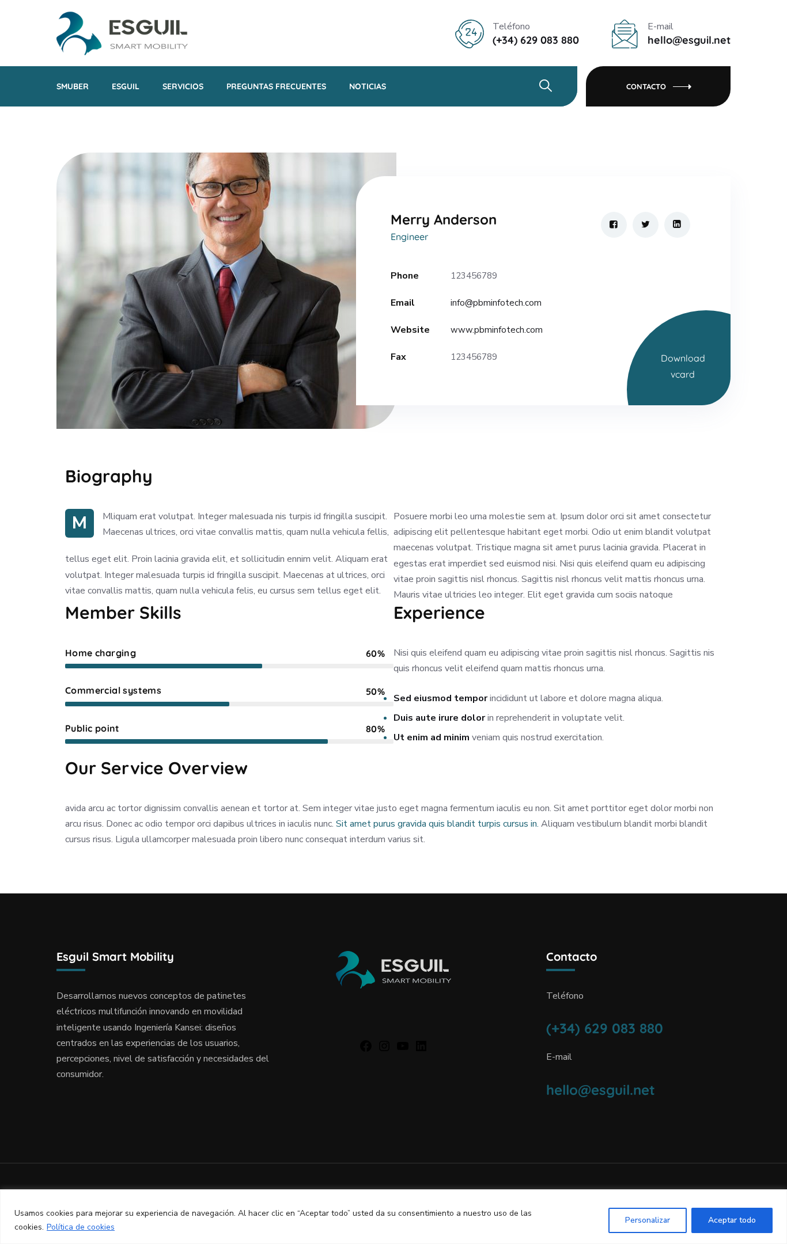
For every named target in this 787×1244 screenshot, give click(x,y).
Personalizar (647, 1220)
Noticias (367, 86)
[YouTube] (403, 1045)
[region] (393, 1216)
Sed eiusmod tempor (440, 698)
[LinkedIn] (677, 225)
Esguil (125, 86)
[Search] (545, 85)
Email (403, 302)
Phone (405, 275)
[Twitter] (646, 225)
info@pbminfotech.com (496, 303)
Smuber (72, 86)
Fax (398, 357)
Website (410, 330)
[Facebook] (614, 225)
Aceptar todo (732, 1220)
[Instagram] (384, 1045)
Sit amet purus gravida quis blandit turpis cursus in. (437, 823)
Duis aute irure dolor (439, 718)
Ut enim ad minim (432, 737)
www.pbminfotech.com (497, 330)
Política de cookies (81, 1227)
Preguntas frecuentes (276, 86)
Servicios (182, 86)
